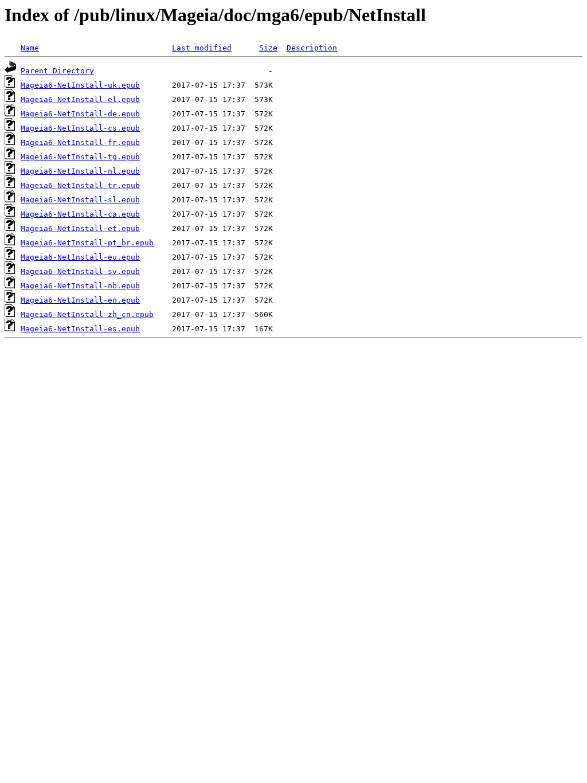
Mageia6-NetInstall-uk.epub (80, 85)
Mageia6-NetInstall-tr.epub (80, 185)
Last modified (202, 48)
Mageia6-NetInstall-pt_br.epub (87, 242)
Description (312, 48)
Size (268, 48)
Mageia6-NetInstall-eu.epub (80, 257)
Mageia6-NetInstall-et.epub (80, 228)
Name (30, 48)
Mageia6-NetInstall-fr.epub (80, 142)
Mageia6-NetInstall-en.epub (80, 300)
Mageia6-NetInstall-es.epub (80, 328)
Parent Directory (57, 70)
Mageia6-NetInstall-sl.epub (80, 199)
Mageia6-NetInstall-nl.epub (80, 171)
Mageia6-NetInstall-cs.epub (80, 128)
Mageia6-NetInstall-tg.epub (80, 156)
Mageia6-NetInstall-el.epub (80, 99)
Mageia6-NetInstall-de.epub (80, 113)
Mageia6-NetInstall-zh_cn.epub (87, 314)
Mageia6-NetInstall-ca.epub (80, 214)
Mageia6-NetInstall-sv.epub (80, 271)
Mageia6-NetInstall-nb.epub (80, 285)
